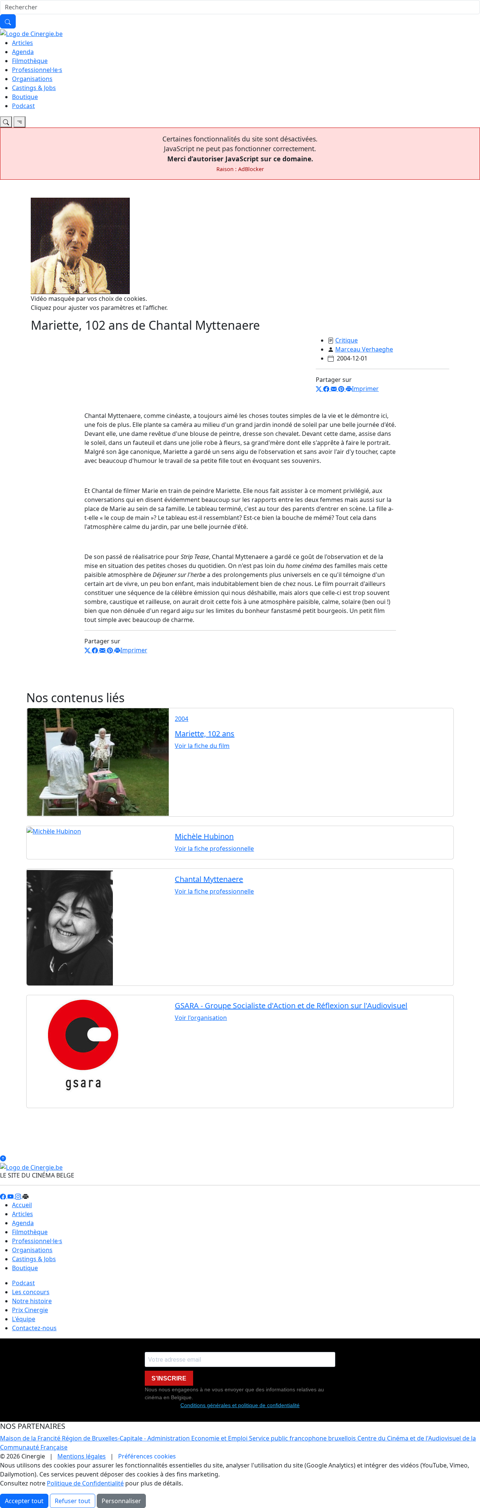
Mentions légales (81, 1456)
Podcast (23, 106)
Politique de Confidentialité (85, 1483)
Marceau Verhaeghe (364, 349)
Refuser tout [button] (72, 1501)
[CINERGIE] (31, 33)
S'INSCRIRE (169, 1378)
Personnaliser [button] (121, 1501)
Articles (22, 43)
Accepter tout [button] (24, 1501)
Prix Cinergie (30, 1310)
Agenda (23, 52)
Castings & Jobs (34, 88)
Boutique (25, 97)
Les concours (31, 1292)
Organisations (32, 79)
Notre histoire (32, 1301)
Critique (346, 340)
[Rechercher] (8, 21)
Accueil (22, 1205)
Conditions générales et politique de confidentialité (240, 1405)
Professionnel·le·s (37, 70)
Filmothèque (30, 61)
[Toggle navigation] (6, 122)
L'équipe (23, 1319)
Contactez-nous (34, 1328)
